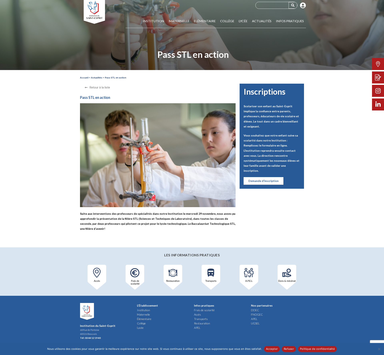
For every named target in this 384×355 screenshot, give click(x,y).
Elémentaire (205, 21)
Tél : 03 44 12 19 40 (90, 337)
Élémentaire (144, 319)
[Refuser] (379, 349)
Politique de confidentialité (317, 348)
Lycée (243, 21)
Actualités (261, 21)
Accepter (272, 348)
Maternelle (179, 21)
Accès (197, 314)
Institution (153, 21)
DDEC (255, 310)
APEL (197, 327)
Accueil (84, 77)
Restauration (202, 323)
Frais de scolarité (204, 310)
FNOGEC (257, 314)
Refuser (289, 348)
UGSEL (255, 323)
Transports (201, 319)
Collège (227, 21)
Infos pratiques (290, 21)
